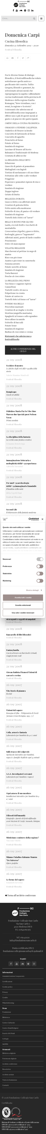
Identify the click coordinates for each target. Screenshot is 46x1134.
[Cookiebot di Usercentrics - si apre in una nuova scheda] (29, 519)
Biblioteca (6, 1017)
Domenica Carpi (22, 35)
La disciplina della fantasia (18, 437)
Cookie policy (7, 987)
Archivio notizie (8, 1074)
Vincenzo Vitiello (13, 840)
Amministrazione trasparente (13, 976)
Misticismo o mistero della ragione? (22, 837)
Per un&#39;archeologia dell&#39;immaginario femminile (21, 484)
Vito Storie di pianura (16, 691)
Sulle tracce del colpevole (17, 752)
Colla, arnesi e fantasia (16, 732)
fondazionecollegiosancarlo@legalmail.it (23, 951)
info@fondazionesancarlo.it (23, 940)
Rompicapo (11, 392)
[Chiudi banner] (42, 519)
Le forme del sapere (15, 879)
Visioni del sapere (14, 710)
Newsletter (6, 1069)
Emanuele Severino (14, 882)
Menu (4, 1008)
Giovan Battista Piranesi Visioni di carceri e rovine (21, 674)
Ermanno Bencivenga (15, 444)
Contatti (5, 1085)
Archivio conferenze (9, 1064)
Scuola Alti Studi (8, 1033)
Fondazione (6, 1012)
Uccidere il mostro (14, 365)
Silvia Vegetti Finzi (14, 493)
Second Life (11, 509)
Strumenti (6, 1049)
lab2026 (5, 1044)
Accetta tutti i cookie (23, 598)
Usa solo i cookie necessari (23, 613)
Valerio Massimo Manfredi (17, 375)
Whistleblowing (8, 1003)
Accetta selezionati (23, 605)
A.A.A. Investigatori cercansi (19, 774)
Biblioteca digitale (9, 1053)
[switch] (40, 566)
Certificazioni (7, 981)
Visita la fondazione (9, 1080)
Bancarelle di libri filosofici (18, 634)
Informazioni (7, 972)
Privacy (5, 992)
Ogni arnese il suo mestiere (18, 793)
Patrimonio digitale (9, 1058)
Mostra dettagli (32, 590)
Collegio (5, 1039)
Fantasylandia (12, 650)
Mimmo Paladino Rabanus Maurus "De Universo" (21, 858)
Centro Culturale (8, 1023)
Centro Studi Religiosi (10, 1028)
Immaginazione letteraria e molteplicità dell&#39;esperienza (21, 462)
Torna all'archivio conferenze (21, 895)
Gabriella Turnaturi (14, 466)
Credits (5, 997)
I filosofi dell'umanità (15, 815)
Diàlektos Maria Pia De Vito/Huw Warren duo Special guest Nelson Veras (21, 414)
